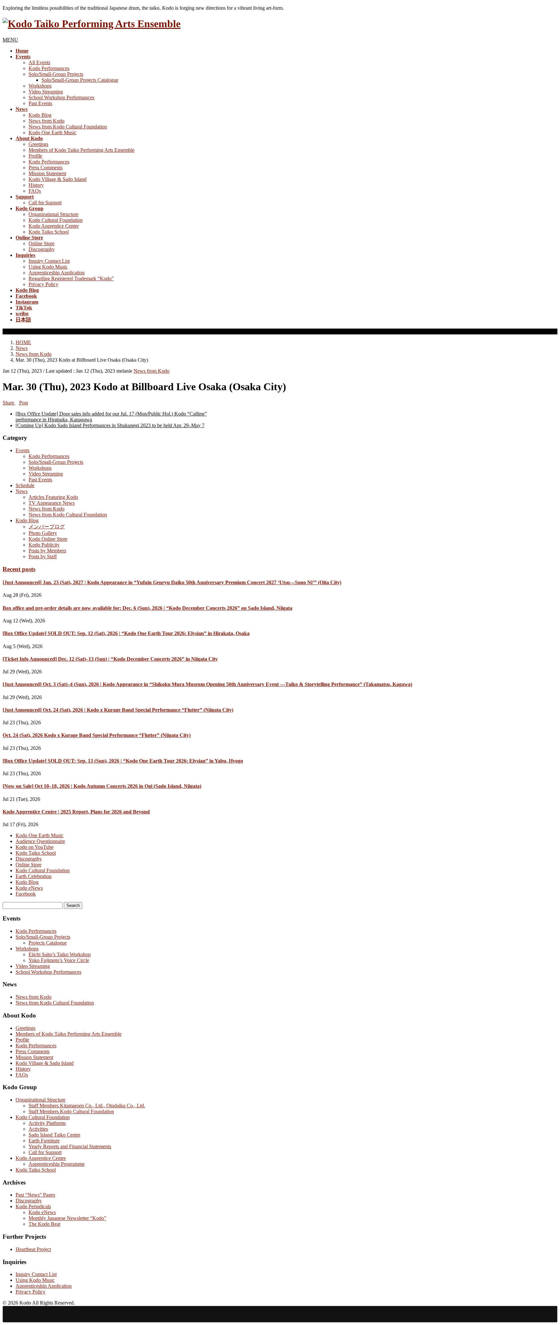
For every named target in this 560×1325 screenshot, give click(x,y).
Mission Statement (47, 173)
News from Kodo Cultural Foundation (68, 126)
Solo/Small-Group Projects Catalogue (79, 80)
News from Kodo (46, 121)
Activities (38, 1129)
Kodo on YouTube (34, 847)
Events (22, 450)
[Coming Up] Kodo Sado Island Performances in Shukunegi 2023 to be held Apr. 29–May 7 (110, 425)
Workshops (40, 86)
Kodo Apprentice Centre (54, 226)
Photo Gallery (43, 533)
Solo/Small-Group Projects (56, 74)
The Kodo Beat (44, 1224)
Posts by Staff (43, 556)
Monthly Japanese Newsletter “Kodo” (67, 1218)
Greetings (38, 144)
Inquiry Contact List (49, 261)
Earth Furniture (44, 1140)
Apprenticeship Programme (57, 1164)
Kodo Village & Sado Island (58, 179)
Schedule (25, 485)
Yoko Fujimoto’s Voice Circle (59, 960)
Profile (35, 156)
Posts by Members (47, 550)
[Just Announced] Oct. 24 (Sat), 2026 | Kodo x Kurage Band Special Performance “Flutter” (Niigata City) (118, 710)
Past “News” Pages (35, 1195)
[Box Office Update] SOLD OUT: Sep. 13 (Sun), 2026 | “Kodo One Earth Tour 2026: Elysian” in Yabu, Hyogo (123, 761)
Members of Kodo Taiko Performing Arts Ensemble (81, 150)
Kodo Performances (49, 68)
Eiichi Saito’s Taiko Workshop (60, 954)
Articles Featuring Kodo (53, 497)
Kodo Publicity (44, 545)
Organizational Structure (53, 214)
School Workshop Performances (61, 97)
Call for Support (45, 202)
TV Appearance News (52, 503)
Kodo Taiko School (49, 232)
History (36, 185)
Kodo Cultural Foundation (56, 220)
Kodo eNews (29, 888)
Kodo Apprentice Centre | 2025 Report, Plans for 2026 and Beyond (76, 811)
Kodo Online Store (48, 539)
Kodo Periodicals (33, 1206)
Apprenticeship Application (57, 272)
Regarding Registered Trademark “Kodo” (71, 278)
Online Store (41, 243)
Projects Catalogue (48, 943)
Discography (42, 249)
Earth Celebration (34, 876)
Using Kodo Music (48, 267)
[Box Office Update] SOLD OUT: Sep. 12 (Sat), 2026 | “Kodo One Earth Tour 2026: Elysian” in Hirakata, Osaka (126, 633)
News (22, 491)
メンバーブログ (47, 526)
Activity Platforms (47, 1123)
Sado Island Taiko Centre (54, 1135)
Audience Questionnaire (40, 841)
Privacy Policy (43, 284)
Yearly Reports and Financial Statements (70, 1146)
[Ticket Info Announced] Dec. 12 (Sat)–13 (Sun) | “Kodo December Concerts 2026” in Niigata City (110, 659)
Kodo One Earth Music (52, 132)
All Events (39, 62)
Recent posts (19, 569)
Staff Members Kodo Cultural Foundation (71, 1111)
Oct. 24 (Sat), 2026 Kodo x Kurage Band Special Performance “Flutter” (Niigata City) (97, 735)
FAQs (35, 191)
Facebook (26, 894)
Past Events (40, 103)
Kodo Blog (40, 115)
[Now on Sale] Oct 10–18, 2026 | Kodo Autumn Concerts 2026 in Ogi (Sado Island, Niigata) (102, 786)
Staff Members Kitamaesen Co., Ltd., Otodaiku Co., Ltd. (87, 1105)
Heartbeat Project (33, 1249)
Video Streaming (46, 91)
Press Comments (46, 167)
